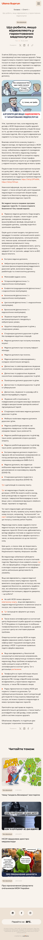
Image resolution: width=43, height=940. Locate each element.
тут (39, 562)
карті (4, 517)
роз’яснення (16, 669)
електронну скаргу (9, 602)
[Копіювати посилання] (32, 45)
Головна (17, 10)
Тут (3, 485)
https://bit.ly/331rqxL (10, 182)
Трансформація (21, 22)
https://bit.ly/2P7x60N (30, 179)
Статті (25, 10)
